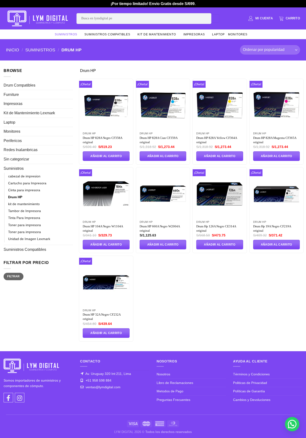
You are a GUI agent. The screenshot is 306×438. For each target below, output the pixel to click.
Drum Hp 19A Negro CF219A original (272, 228)
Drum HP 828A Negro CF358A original (102, 140)
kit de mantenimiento (156, 34)
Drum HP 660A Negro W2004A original (160, 228)
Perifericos (13, 141)
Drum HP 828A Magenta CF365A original (274, 140)
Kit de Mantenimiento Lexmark (29, 113)
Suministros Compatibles (107, 34)
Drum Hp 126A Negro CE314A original (216, 228)
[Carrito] (289, 18)
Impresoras (194, 34)
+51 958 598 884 (98, 380)
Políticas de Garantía (249, 391)
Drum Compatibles (19, 85)
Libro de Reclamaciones (175, 383)
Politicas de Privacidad (250, 383)
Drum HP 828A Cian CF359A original (158, 140)
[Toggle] (71, 85)
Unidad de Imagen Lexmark (29, 239)
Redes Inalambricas (21, 150)
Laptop (218, 34)
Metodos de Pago (170, 391)
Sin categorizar (16, 159)
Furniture (11, 95)
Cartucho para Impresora (27, 183)
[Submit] (215, 18)
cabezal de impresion (24, 176)
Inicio (12, 49)
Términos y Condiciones (251, 374)
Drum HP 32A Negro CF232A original (101, 317)
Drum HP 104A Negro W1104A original (103, 228)
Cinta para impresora (24, 190)
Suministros (66, 34)
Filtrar (13, 276)
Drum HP (15, 197)
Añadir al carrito (106, 156)
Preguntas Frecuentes (173, 400)
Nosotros (163, 374)
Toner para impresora (24, 225)
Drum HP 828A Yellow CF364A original (216, 140)
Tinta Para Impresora (24, 218)
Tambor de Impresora (24, 211)
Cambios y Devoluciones (251, 400)
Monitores (237, 34)
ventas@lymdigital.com (102, 387)
